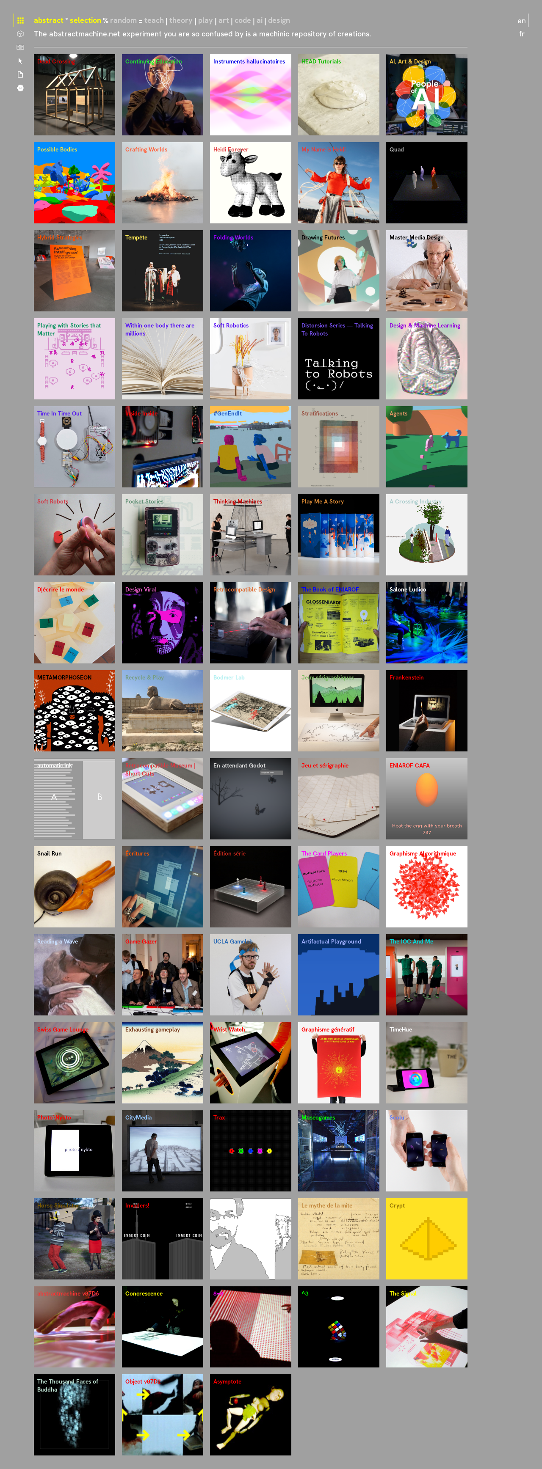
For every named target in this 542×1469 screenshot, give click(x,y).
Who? (20, 88)
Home (20, 20)
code (243, 20)
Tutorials (20, 47)
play (205, 20)
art (223, 20)
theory (181, 20)
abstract (49, 20)
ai (260, 20)
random (123, 20)
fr (522, 34)
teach (154, 20)
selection (85, 20)
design (279, 20)
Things (20, 34)
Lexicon (20, 61)
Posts (20, 74)
